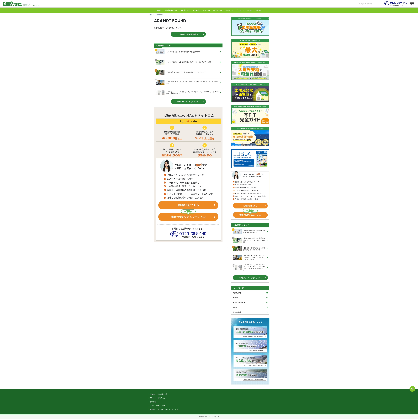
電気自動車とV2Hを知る (201, 10)
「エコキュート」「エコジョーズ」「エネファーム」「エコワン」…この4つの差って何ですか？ (192, 93)
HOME (159, 10)
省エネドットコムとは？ (158, 398)
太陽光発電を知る (171, 10)
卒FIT (235, 307)
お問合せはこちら (188, 205)
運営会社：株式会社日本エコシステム (163, 409)
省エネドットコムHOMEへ (188, 34)
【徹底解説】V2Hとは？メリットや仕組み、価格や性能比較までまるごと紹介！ (192, 82)
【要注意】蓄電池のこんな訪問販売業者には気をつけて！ (186, 72)
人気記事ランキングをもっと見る (188, 101)
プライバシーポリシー (157, 405)
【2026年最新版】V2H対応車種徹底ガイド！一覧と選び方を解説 (188, 62)
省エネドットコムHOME (158, 394)
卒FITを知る (217, 10)
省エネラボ (229, 10)
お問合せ (258, 10)
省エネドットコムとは (244, 10)
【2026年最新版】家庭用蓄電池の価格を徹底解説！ (184, 52)
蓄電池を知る (185, 10)
